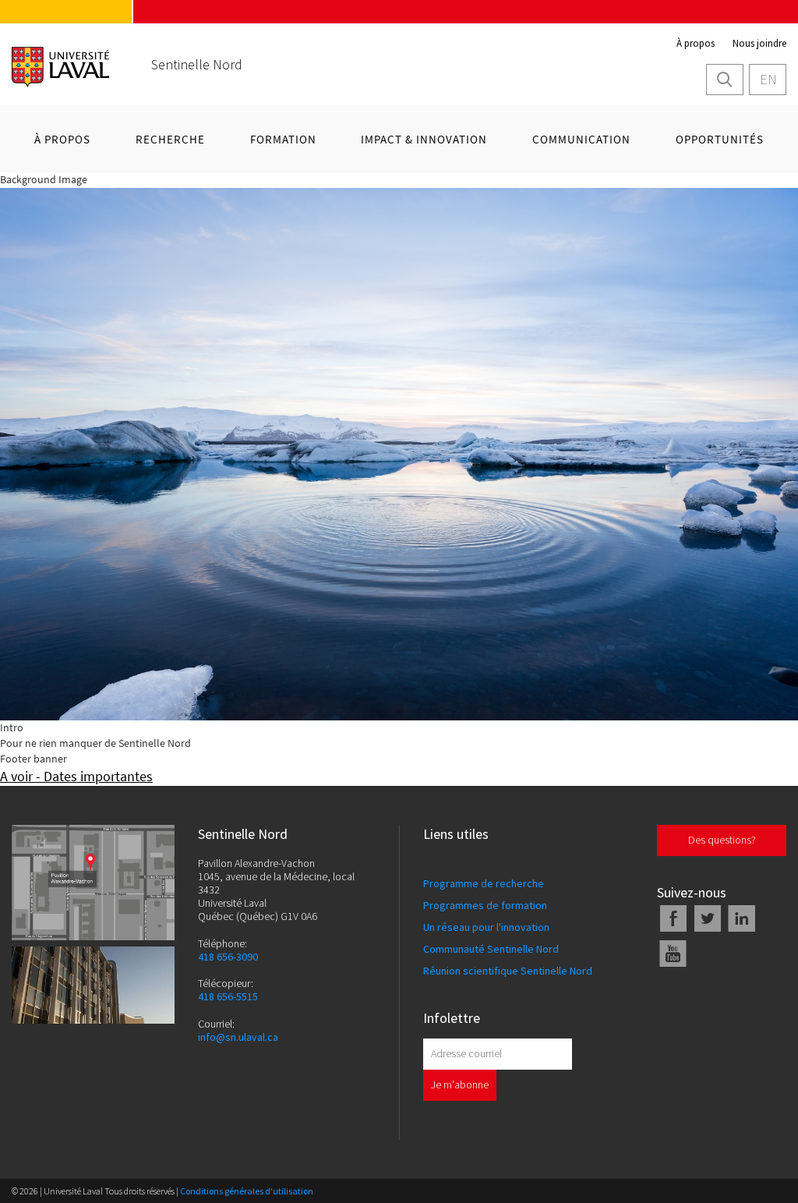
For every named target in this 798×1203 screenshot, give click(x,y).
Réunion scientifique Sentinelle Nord (507, 971)
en (768, 79)
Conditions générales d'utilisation (246, 1191)
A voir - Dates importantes (76, 776)
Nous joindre (759, 43)
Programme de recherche (483, 883)
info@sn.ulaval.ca (238, 1037)
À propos (695, 43)
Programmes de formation (485, 905)
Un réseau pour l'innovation (486, 927)
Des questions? (722, 840)
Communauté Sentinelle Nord (491, 949)
